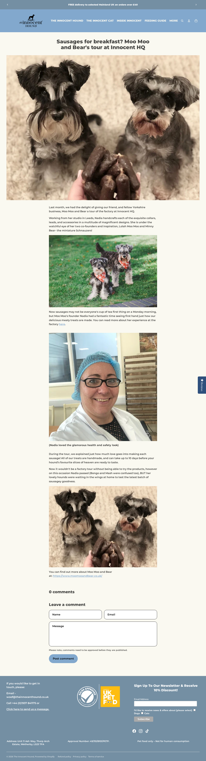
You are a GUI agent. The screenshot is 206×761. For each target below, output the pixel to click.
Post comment (63, 658)
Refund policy (64, 756)
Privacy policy (79, 756)
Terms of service (96, 756)
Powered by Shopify (45, 756)
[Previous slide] (7, 4)
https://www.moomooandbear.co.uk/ (77, 575)
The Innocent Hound (24, 756)
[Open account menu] (188, 20)
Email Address (141, 699)
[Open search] (182, 20)
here (62, 324)
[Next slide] (196, 4)
